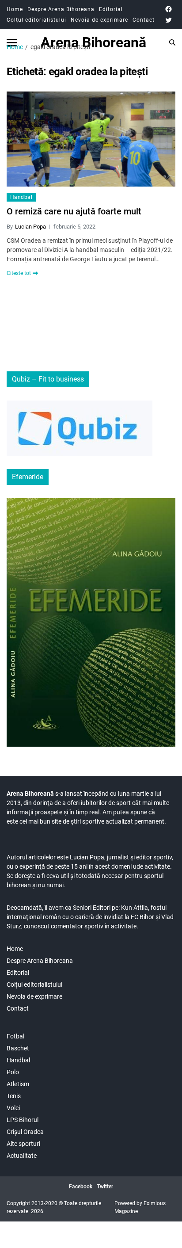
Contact (144, 20)
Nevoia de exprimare (99, 20)
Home (15, 9)
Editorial (111, 9)
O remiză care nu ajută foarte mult (74, 211)
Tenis (14, 1095)
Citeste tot (19, 273)
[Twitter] (168, 20)
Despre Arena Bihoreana (61, 9)
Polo (13, 1072)
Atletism (18, 1084)
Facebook (80, 1186)
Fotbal (15, 1036)
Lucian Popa (30, 226)
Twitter (105, 1186)
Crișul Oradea (25, 1131)
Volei (13, 1107)
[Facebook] (168, 9)
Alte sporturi (23, 1143)
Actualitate (22, 1155)
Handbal (21, 197)
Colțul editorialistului (36, 20)
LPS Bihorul (22, 1119)
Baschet (18, 1048)
